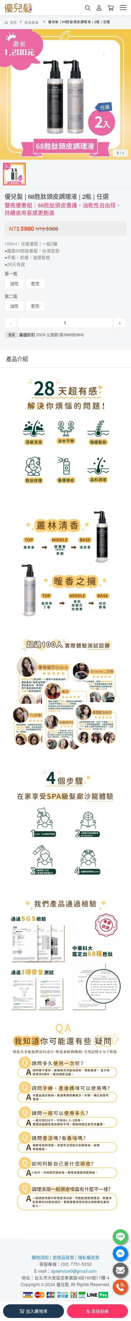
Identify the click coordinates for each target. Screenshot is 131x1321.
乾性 (35, 283)
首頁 (13, 22)
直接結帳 (100, 1311)
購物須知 (40, 1257)
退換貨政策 (63, 1257)
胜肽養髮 (32, 22)
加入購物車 (37, 1311)
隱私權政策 (89, 1257)
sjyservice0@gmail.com (74, 1271)
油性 (14, 283)
